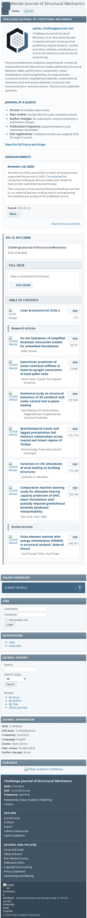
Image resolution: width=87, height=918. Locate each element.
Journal (29, 11)
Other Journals (18, 707)
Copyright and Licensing (18, 867)
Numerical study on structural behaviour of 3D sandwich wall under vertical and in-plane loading (42, 399)
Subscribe (15, 646)
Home (15, 11)
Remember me (18, 620)
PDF (75, 311)
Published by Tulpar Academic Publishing (28, 800)
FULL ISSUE (23, 285)
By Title (13, 704)
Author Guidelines (14, 835)
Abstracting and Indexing (18, 876)
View (12, 642)
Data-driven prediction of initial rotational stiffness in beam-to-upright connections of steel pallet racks (41, 368)
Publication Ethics (14, 862)
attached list (59, 176)
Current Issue (12, 818)
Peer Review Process (16, 858)
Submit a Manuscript (16, 831)
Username (10, 609)
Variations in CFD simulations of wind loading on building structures (41, 468)
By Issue (14, 697)
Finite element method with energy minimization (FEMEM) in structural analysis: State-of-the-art (42, 543)
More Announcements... (67, 224)
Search (8, 827)
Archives (9, 822)
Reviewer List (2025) (21, 166)
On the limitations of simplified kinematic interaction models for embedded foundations (42, 342)
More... (14, 214)
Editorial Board (13, 854)
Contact (8, 804)
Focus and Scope (14, 849)
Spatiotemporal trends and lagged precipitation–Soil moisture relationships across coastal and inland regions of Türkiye (41, 436)
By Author (15, 700)
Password (10, 614)
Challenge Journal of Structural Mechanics (38, 781)
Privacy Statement (14, 871)
